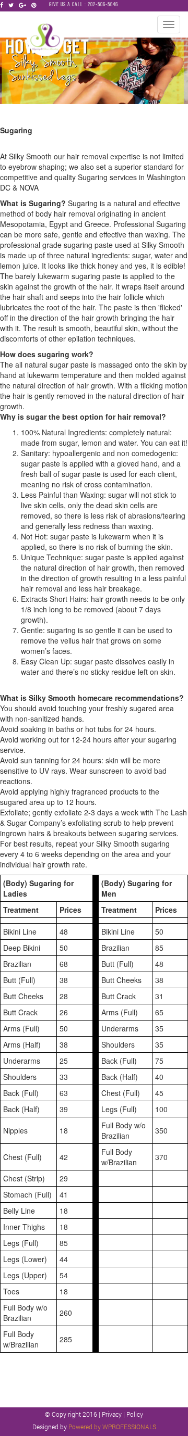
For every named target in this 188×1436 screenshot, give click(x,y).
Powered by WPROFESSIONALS (112, 1426)
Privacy (112, 1414)
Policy (134, 1414)
